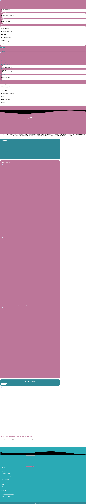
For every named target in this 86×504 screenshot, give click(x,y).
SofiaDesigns (38, 503)
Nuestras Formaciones (5, 8)
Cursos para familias (6, 9)
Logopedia (3, 24)
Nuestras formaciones (5, 64)
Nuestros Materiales (6, 21)
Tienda (3, 19)
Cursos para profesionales (7, 11)
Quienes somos (3, 12)
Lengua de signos (5, 148)
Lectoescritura (5, 146)
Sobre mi (4, 14)
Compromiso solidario (6, 17)
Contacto (3, 82)
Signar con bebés (4, 6)
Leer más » (3, 442)
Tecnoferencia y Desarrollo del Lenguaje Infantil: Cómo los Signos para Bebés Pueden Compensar (18, 305)
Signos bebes (4, 144)
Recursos (2, 18)
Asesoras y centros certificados (8, 15)
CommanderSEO (45, 503)
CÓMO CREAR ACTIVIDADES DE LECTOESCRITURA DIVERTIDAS (17, 436)
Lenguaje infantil (5, 151)
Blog (3, 22)
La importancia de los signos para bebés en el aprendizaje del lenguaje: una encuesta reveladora (17, 374)
